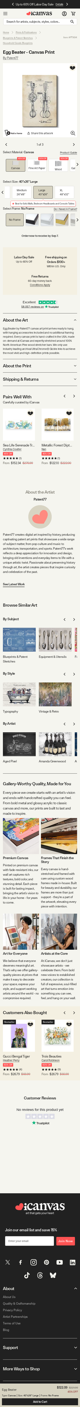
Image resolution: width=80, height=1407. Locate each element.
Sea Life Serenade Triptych (19, 445)
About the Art (15, 320)
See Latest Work (14, 584)
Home (6, 32)
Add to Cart (40, 1402)
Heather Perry (11, 1060)
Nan (44, 449)
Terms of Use (12, 1323)
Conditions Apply (40, 284)
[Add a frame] (13, 132)
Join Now (65, 1241)
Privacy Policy (12, 1310)
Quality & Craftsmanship (19, 1303)
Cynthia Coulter (12, 449)
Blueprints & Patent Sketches (18, 38)
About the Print (17, 365)
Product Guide (68, 152)
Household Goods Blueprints (18, 43)
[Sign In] (64, 14)
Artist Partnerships (15, 1317)
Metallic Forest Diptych (58, 445)
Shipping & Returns (20, 379)
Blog (6, 1330)
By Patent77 (10, 58)
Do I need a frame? (65, 209)
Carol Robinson (51, 1060)
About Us (9, 1297)
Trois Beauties (51, 1056)
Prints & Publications (26, 32)
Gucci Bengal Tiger (16, 1056)
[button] (15, 165)
